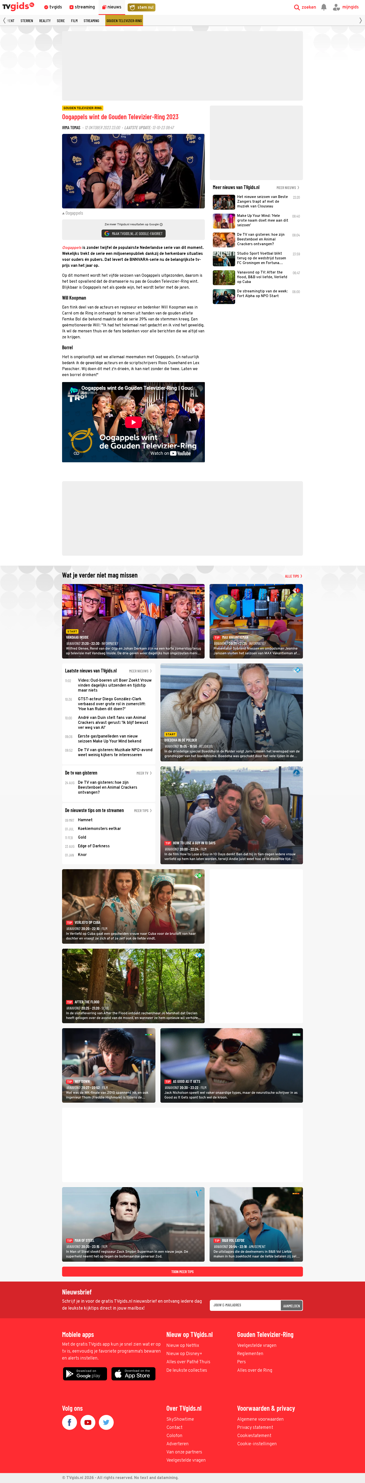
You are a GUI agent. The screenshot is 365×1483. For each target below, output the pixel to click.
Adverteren (177, 1444)
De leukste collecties (186, 1370)
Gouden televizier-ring (124, 20)
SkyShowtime (180, 1419)
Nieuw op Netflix (182, 1346)
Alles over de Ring (254, 1370)
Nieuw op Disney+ (184, 1354)
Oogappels (71, 247)
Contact (174, 1428)
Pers (241, 1362)
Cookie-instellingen (257, 1444)
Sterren (27, 20)
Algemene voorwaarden (260, 1419)
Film (74, 20)
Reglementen (250, 1354)
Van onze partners (184, 1452)
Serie (61, 20)
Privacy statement (255, 1428)
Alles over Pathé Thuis (188, 1362)
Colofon (174, 1436)
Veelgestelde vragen (257, 1346)
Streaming (91, 20)
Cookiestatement (254, 1436)
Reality (45, 20)
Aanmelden (291, 1305)
